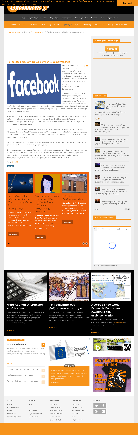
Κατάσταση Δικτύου (14, 417)
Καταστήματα (66, 18)
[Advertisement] (46, 48)
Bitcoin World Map (56, 414)
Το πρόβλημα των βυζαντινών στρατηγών (66, 306)
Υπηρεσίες (54, 18)
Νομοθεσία (33, 410)
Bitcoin (13, 25)
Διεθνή (56, 25)
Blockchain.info (55, 417)
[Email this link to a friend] (87, 66)
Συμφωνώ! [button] (127, 3)
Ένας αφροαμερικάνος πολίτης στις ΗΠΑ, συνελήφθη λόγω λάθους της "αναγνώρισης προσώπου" (47, 203)
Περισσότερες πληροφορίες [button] (24, 4)
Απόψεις (110, 25)
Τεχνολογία (67, 25)
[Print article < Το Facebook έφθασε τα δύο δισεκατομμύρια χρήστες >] (84, 66)
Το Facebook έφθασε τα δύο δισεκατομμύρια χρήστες (38, 61)
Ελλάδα (22, 25)
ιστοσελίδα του (118, 322)
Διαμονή (94, 18)
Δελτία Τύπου (121, 25)
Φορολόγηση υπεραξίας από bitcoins (25, 306)
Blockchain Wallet (56, 420)
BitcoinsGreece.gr (56, 410)
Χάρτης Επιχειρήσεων (109, 18)
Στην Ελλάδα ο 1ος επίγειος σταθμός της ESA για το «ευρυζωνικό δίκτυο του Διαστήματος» (20, 202)
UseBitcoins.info (55, 407)
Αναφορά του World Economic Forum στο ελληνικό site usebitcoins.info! (105, 310)
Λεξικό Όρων (33, 417)
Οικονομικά (33, 25)
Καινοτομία (11, 414)
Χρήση (9, 410)
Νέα (30, 404)
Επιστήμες (87, 25)
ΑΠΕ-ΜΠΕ (15, 162)
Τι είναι (10, 404)
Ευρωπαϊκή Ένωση (35, 414)
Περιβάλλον (98, 25)
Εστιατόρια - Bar (81, 18)
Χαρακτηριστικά (13, 407)
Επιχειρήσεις (46, 25)
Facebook (11, 166)
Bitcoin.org (53, 404)
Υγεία (77, 25)
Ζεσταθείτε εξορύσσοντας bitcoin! (73, 197)
